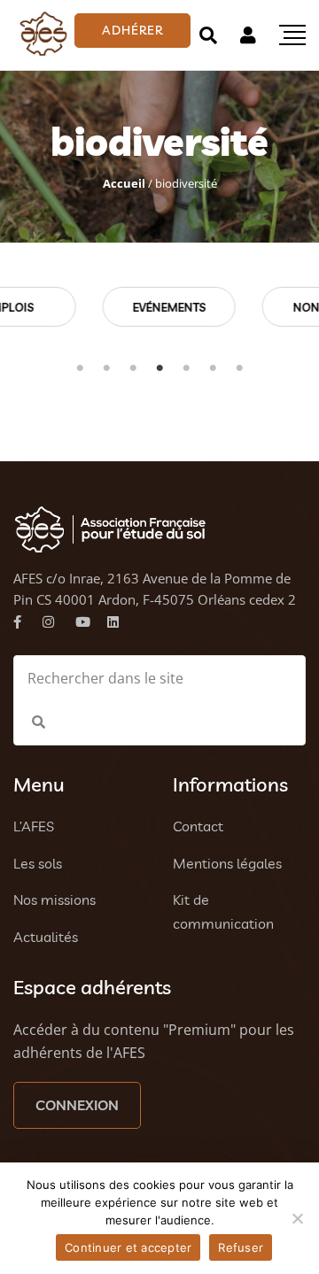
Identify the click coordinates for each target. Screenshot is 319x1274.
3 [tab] (133, 368)
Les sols (37, 863)
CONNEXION (77, 1105)
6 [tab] (213, 368)
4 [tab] (159, 368)
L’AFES (33, 826)
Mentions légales (227, 863)
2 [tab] (106, 368)
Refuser (240, 1247)
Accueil (124, 183)
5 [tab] (186, 368)
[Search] (208, 35)
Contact (198, 826)
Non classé (215, 307)
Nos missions (54, 899)
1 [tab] (80, 368)
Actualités (45, 937)
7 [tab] (239, 368)
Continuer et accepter (128, 1247)
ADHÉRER (132, 30)
